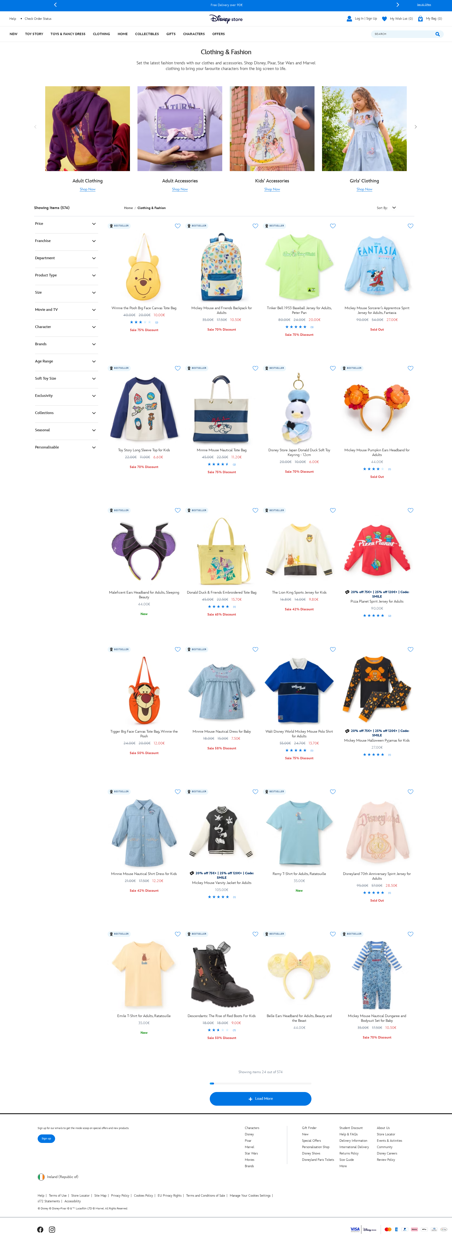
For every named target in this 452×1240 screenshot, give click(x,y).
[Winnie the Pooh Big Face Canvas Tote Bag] (144, 267)
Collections (44, 413)
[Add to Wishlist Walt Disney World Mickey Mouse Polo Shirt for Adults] (333, 649)
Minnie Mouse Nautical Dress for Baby (222, 731)
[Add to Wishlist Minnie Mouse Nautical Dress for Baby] (255, 649)
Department (45, 258)
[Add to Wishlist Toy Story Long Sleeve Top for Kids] (178, 368)
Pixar (248, 1141)
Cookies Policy (143, 1196)
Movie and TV (46, 310)
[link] (88, 189)
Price (39, 224)
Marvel (249, 1147)
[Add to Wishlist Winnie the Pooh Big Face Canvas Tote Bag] (178, 226)
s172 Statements (49, 1201)
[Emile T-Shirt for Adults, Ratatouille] (144, 975)
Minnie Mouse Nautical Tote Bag (221, 450)
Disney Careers (387, 1153)
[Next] (398, 4)
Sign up (46, 1138)
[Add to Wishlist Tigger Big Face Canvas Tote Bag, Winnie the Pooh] (178, 649)
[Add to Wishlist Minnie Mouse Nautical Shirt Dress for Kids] (178, 792)
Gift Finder (309, 1128)
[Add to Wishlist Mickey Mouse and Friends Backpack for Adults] (255, 226)
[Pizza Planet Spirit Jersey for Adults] (376, 551)
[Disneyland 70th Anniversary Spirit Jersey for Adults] (376, 832)
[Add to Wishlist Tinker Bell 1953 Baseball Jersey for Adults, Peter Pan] (333, 226)
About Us (383, 1128)
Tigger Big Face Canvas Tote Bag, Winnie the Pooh (144, 734)
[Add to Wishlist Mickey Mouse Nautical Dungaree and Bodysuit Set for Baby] (410, 934)
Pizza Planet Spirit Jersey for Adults (377, 601)
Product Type (46, 275)
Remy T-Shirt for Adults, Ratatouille (299, 874)
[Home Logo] (226, 19)
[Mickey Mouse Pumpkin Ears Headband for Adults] (376, 409)
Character (43, 327)
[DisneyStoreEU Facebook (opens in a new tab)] (40, 1229)
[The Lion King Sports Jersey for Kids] (299, 551)
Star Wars (251, 1153)
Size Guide (346, 1160)
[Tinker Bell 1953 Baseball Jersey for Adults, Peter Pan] (299, 267)
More (343, 1166)
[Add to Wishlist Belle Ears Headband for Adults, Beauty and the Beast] (333, 934)
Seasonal (42, 430)
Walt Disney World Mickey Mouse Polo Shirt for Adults (299, 734)
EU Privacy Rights (170, 1196)
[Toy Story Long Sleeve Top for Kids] (144, 409)
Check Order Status (38, 19)
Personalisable (47, 447)
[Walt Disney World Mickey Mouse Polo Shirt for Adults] (299, 690)
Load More (264, 1098)
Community (384, 1147)
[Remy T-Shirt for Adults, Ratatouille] (299, 832)
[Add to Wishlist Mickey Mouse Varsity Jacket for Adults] (255, 792)
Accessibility (73, 1201)
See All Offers (424, 4)
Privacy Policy (120, 1196)
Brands (41, 344)
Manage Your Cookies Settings (250, 1196)
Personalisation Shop (315, 1147)
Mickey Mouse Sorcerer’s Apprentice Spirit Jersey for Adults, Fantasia (377, 310)
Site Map (100, 1196)
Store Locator (386, 1134)
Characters (252, 1128)
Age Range (44, 361)
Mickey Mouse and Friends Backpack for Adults (221, 310)
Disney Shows (311, 1153)
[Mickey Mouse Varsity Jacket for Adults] (221, 832)
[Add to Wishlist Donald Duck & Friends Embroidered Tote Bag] (255, 510)
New (305, 1134)
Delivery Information (353, 1141)
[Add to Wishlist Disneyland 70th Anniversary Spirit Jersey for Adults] (410, 792)
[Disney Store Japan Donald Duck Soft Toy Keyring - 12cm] (299, 409)
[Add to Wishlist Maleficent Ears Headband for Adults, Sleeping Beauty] (178, 510)
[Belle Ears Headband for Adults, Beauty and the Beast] (299, 975)
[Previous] (55, 4)
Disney (249, 1134)
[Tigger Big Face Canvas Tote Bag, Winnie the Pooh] (144, 690)
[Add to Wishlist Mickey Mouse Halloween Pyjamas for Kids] (410, 649)
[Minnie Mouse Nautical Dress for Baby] (221, 690)
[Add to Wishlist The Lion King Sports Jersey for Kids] (333, 510)
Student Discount (351, 1128)
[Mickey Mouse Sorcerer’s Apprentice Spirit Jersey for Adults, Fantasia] (376, 267)
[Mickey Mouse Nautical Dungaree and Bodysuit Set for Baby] (376, 975)
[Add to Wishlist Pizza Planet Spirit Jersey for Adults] (410, 510)
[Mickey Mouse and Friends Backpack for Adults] (221, 267)
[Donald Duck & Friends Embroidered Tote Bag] (221, 551)
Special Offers (311, 1141)
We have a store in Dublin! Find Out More (226, 5)
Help (41, 1196)
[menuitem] (13, 34)
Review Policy (386, 1160)
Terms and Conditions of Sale (205, 1196)
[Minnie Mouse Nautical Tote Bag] (221, 409)
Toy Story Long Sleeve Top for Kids (144, 450)
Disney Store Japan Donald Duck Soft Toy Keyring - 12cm (299, 452)
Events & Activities (389, 1141)
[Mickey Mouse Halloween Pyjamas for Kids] (376, 690)
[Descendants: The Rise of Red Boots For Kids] (221, 975)
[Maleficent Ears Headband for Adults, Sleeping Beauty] (144, 551)
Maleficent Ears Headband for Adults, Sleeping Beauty (144, 594)
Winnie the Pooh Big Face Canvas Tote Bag (144, 308)
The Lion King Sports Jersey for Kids (299, 592)
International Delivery (354, 1147)
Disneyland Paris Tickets (318, 1160)
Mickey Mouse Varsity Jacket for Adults (221, 883)
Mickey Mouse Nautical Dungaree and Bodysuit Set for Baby (377, 1018)
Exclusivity (44, 396)
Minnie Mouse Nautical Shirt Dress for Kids (144, 874)
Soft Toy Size (45, 378)
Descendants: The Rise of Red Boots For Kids (222, 1016)
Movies (249, 1160)
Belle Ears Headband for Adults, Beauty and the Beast (299, 1018)
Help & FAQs (348, 1134)
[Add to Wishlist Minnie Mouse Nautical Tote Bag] (255, 368)
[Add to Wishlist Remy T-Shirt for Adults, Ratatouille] (333, 792)
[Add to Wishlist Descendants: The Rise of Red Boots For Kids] (255, 934)
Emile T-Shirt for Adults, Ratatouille (144, 1016)
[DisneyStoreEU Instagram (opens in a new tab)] (52, 1229)
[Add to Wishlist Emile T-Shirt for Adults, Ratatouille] (178, 934)
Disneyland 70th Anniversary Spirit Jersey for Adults (377, 876)
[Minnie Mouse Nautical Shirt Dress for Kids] (144, 832)
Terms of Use (58, 1196)
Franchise (43, 241)
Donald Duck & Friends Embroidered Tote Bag (221, 592)
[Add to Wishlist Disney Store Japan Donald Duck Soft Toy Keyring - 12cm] (333, 368)
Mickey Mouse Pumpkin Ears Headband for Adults (377, 452)
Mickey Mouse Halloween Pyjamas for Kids (377, 740)
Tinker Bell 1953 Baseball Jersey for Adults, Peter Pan (299, 310)
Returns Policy (349, 1153)
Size (38, 292)
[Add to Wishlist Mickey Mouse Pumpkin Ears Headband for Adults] (410, 368)
